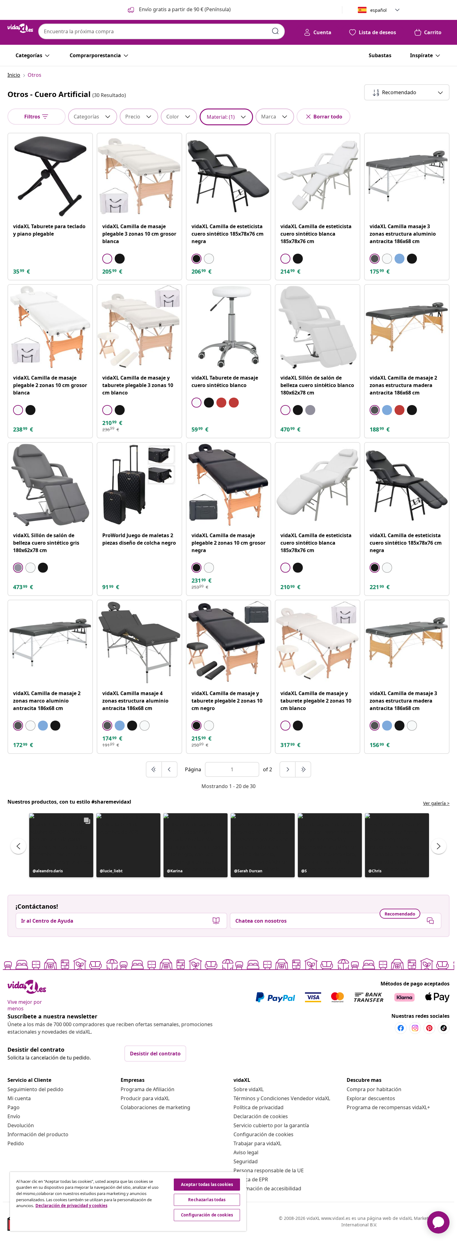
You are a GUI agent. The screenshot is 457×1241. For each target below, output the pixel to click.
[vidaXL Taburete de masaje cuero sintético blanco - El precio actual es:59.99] (229, 327)
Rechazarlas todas (206, 1199)
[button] (179, 10)
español (378, 10)
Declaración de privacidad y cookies (71, 1205)
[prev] (169, 769)
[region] (128, 1201)
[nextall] (303, 769)
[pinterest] (429, 1028)
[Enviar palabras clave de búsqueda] (275, 31)
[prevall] (154, 769)
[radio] (107, 259)
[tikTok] (444, 1028)
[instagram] (415, 1028)
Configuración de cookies (263, 1134)
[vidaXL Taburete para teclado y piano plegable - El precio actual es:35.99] (50, 175)
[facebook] (401, 1028)
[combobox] (161, 31)
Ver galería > (436, 803)
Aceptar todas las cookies (207, 1184)
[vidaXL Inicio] (20, 28)
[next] (288, 769)
